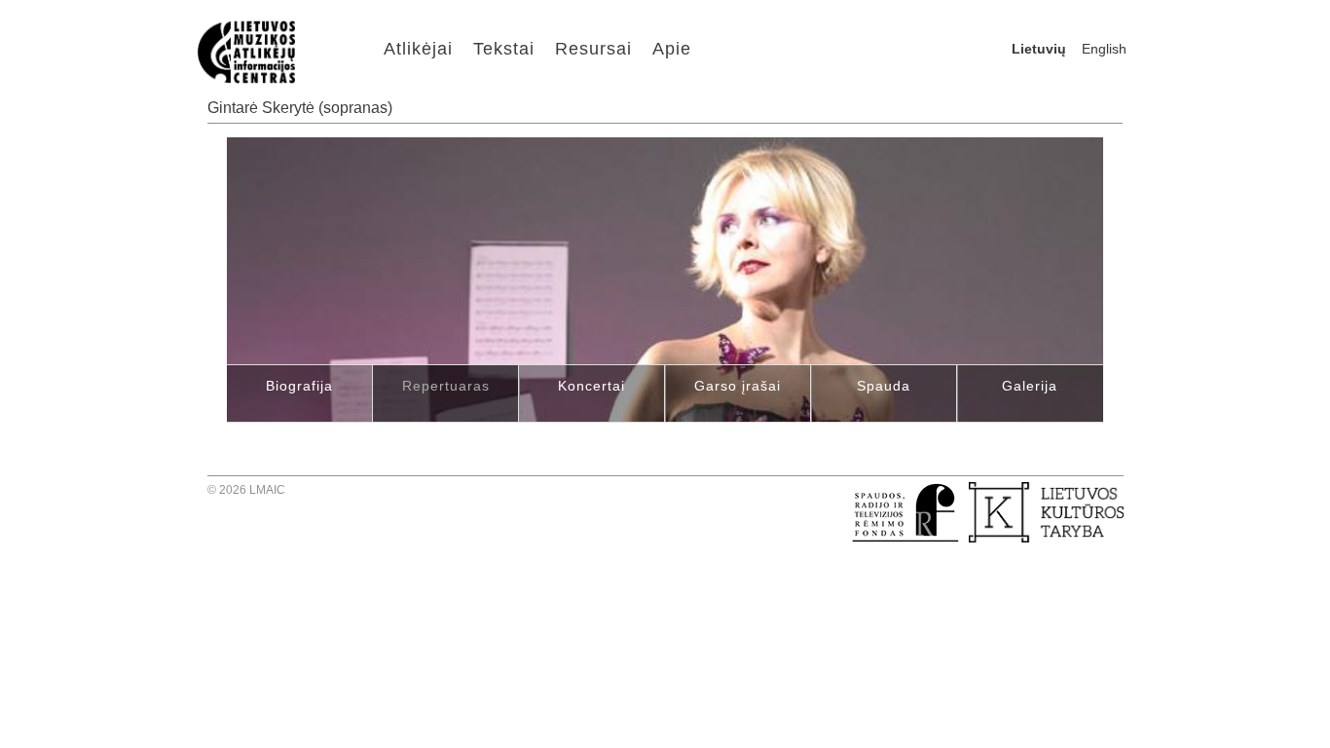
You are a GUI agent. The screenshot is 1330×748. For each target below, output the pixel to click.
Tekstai (504, 48)
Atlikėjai (418, 48)
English (1104, 48)
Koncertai (591, 385)
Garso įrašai (737, 385)
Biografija (299, 385)
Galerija (1029, 385)
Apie (671, 48)
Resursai (593, 48)
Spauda (883, 385)
